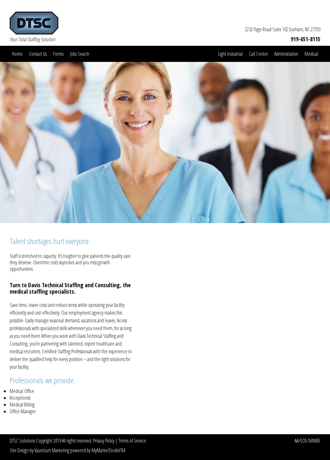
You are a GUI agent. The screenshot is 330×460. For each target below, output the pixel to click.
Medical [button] (311, 53)
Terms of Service (132, 440)
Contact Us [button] (38, 53)
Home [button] (17, 53)
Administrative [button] (286, 53)
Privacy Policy (104, 440)
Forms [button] (58, 53)
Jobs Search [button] (79, 53)
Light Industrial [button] (230, 53)
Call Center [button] (258, 53)
